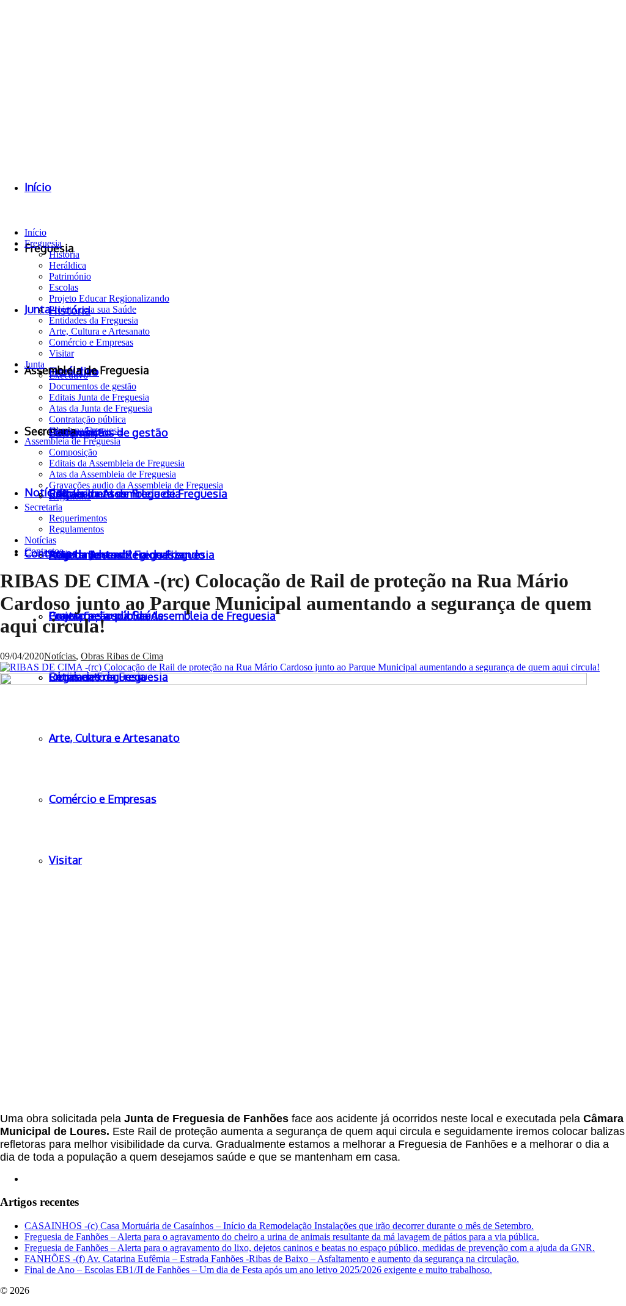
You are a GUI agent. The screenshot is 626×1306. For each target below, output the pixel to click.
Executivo (68, 375)
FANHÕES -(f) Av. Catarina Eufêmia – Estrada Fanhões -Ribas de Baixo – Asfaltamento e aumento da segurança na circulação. (271, 1258)
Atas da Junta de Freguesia (100, 408)
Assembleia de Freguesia (72, 441)
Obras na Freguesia (86, 430)
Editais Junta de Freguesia (99, 397)
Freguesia (43, 243)
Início (35, 232)
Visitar (61, 353)
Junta (34, 364)
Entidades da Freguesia (93, 320)
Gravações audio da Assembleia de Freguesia (136, 485)
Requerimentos (78, 518)
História (64, 254)
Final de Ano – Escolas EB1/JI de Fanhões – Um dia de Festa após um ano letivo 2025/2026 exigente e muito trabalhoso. (258, 1269)
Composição (73, 452)
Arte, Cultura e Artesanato (99, 331)
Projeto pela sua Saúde (92, 309)
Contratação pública (87, 419)
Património (70, 276)
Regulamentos (76, 529)
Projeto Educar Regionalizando (109, 298)
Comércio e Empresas (91, 342)
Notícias (40, 540)
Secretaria (43, 507)
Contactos (43, 551)
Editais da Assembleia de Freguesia (117, 463)
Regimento (70, 496)
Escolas (63, 287)
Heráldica (67, 265)
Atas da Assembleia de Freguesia (112, 474)
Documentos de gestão (92, 386)
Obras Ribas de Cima (122, 656)
